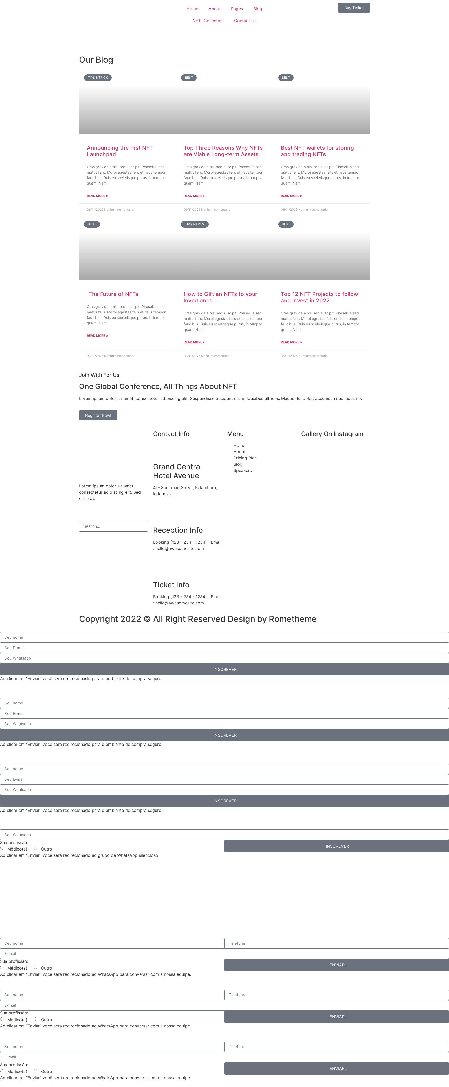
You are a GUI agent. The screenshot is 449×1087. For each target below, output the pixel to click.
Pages (237, 8)
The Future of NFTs (112, 294)
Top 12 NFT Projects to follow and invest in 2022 (319, 297)
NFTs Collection (208, 20)
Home (192, 8)
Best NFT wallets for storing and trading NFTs (317, 150)
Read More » (97, 196)
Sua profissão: (14, 842)
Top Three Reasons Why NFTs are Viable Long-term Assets (223, 150)
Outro (45, 849)
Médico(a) (18, 849)
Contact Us (245, 20)
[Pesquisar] (83, 536)
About (215, 8)
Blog (257, 8)
